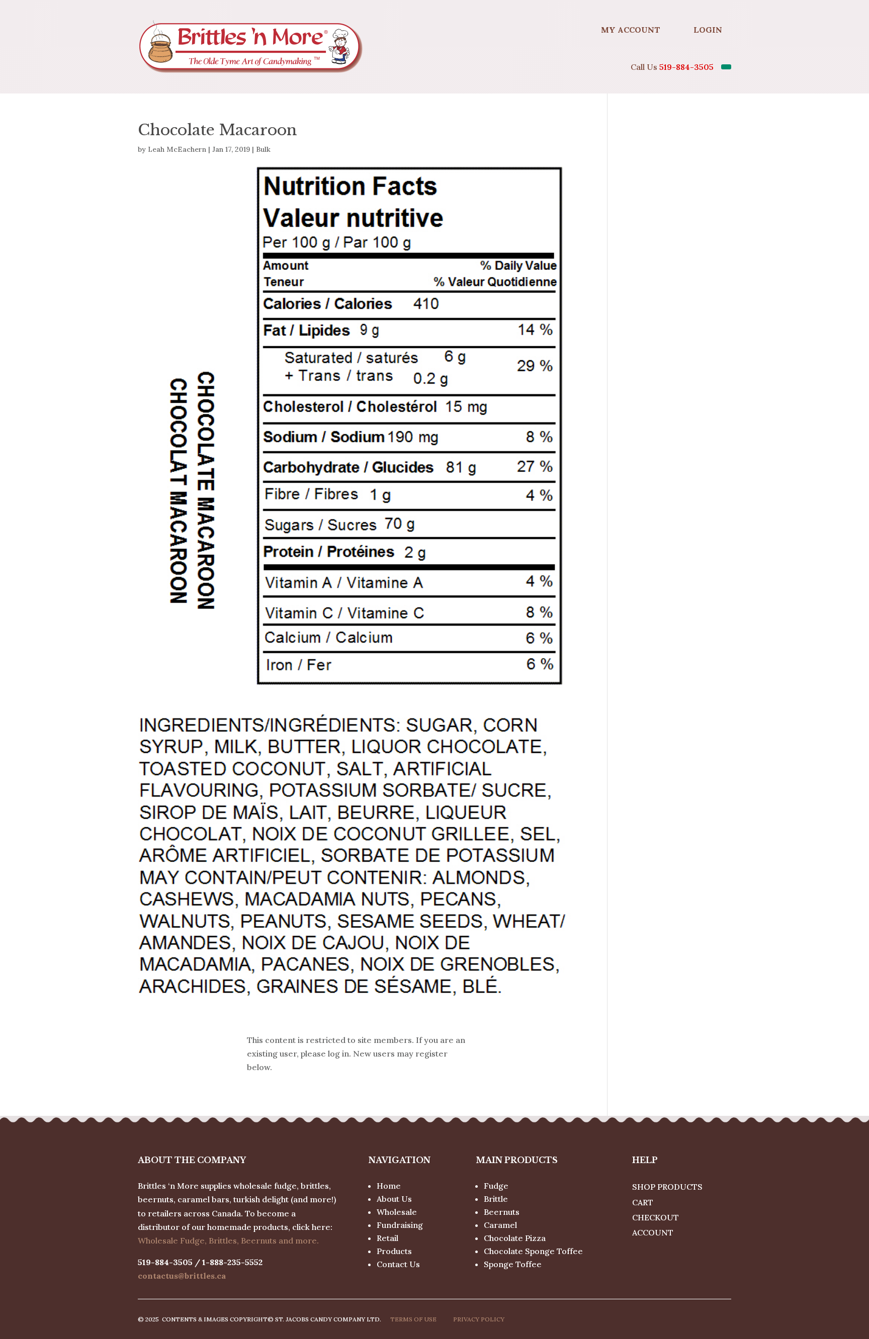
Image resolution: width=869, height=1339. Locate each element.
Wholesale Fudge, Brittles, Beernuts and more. (228, 1240)
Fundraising (400, 1225)
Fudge (496, 1186)
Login (707, 30)
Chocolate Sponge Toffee (533, 1251)
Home (389, 1186)
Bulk (263, 149)
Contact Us (398, 1264)
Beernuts (501, 1212)
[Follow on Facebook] (567, 30)
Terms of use (413, 1319)
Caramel (500, 1225)
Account (652, 1232)
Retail (387, 1238)
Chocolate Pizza (515, 1238)
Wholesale (397, 1212)
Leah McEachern (177, 149)
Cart (642, 1202)
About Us (394, 1199)
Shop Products (667, 1187)
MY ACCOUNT (630, 30)
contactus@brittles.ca (182, 1276)
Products (394, 1251)
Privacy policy (478, 1319)
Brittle (496, 1199)
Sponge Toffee (513, 1264)
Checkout (655, 1217)
